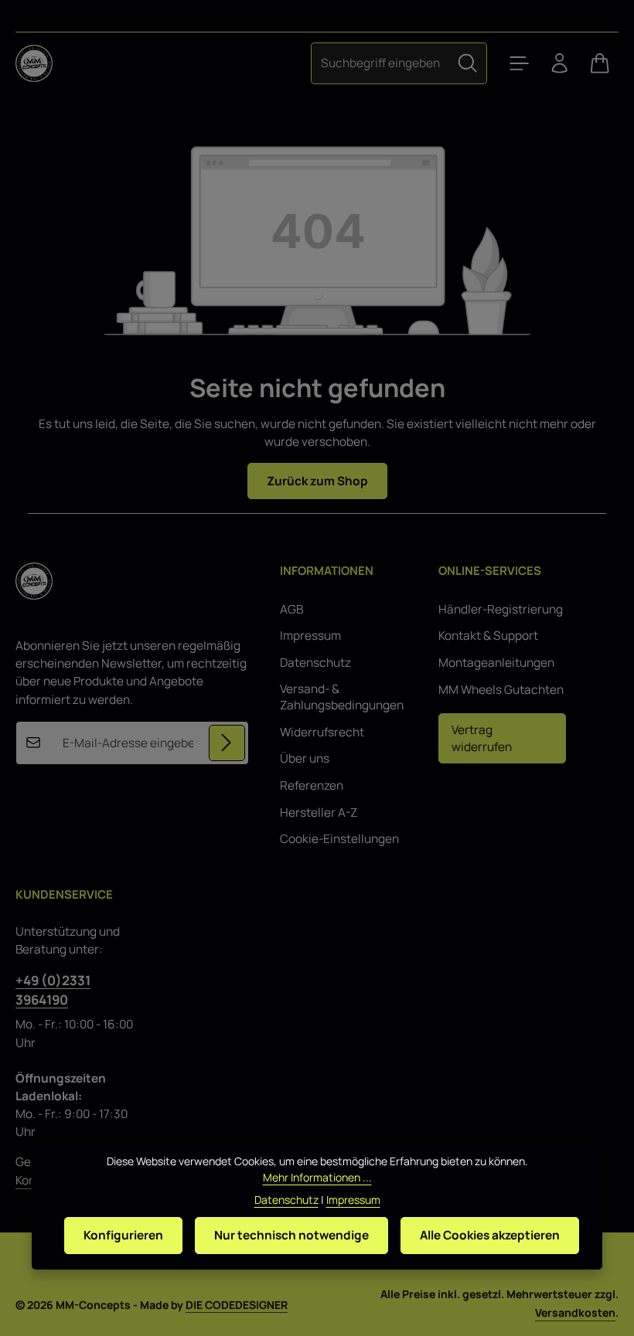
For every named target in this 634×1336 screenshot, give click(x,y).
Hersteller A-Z (318, 812)
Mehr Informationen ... (317, 1177)
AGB (291, 609)
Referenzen (311, 785)
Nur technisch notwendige (291, 1235)
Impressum (310, 635)
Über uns (304, 758)
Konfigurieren (123, 1235)
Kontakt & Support (488, 635)
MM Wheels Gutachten (501, 690)
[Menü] (519, 63)
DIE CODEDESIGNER (237, 1304)
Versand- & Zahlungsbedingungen (342, 697)
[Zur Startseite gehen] (34, 63)
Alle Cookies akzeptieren (490, 1235)
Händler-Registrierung (500, 609)
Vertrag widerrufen (482, 738)
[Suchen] (467, 62)
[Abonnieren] (227, 743)
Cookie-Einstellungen (339, 839)
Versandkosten (575, 1312)
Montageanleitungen (496, 662)
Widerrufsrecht (322, 732)
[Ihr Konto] (559, 63)
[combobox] (380, 62)
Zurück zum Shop (317, 481)
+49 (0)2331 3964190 (52, 989)
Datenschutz (315, 662)
